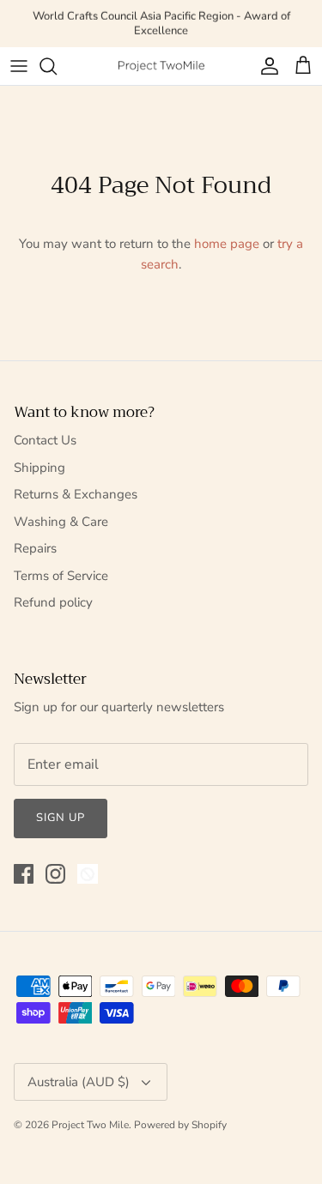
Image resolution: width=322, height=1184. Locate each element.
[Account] (265, 66)
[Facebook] (23, 874)
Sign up (60, 817)
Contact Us (45, 440)
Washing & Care (61, 521)
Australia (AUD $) (78, 1081)
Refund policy (53, 602)
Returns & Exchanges (75, 494)
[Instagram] (55, 874)
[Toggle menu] (19, 66)
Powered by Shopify (180, 1125)
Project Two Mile (90, 1125)
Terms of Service (61, 575)
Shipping (39, 467)
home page (226, 243)
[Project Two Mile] (161, 65)
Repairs (35, 548)
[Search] (57, 66)
